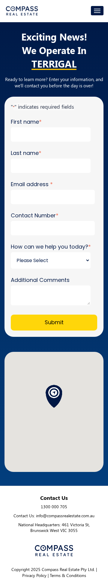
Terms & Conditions (68, 575)
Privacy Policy (34, 575)
